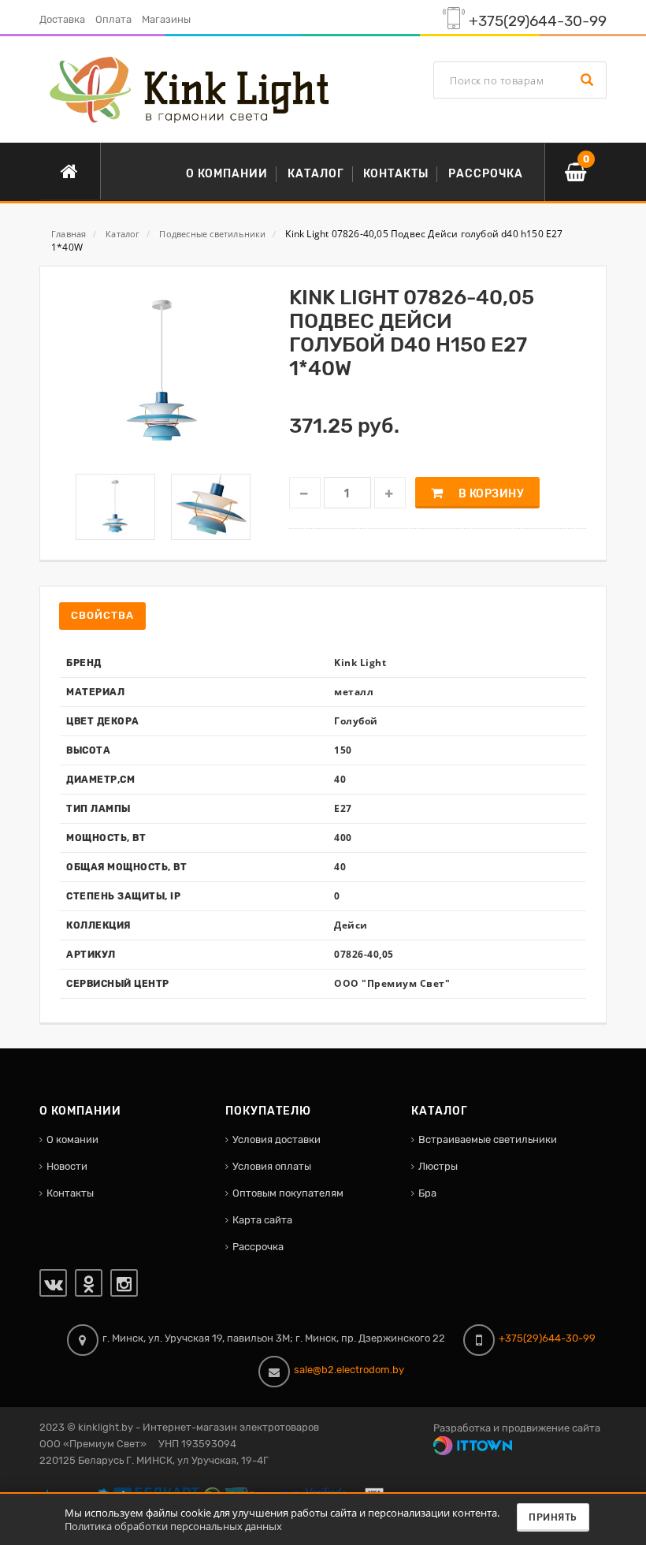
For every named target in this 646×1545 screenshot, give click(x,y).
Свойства (102, 615)
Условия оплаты (271, 1166)
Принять (553, 1517)
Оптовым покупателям (287, 1193)
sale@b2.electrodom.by (349, 1370)
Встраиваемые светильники (487, 1139)
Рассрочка (258, 1247)
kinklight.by (105, 1427)
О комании (72, 1139)
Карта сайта (262, 1220)
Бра (427, 1193)
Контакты (70, 1193)
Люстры (438, 1166)
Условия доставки (276, 1139)
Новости (66, 1166)
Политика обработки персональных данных (173, 1526)
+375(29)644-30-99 (538, 21)
